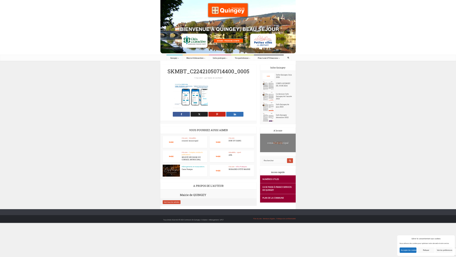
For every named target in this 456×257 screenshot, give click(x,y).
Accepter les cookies (408, 250)
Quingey (173, 58)
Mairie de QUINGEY (215, 78)
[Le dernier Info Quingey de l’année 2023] (269, 96)
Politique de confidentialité (286, 218)
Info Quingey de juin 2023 (282, 105)
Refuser (426, 250)
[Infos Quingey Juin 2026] (269, 76)
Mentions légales (269, 218)
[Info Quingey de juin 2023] (269, 107)
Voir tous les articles (171, 202)
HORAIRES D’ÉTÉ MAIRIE (239, 169)
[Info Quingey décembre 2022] (269, 117)
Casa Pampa (187, 169)
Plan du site (257, 218)
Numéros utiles (270, 179)
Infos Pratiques (241, 167)
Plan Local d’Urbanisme (268, 58)
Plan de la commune (273, 198)
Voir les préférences (444, 250)
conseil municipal (190, 140)
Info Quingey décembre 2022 (282, 116)
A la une (185, 138)
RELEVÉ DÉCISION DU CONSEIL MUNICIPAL (191, 158)
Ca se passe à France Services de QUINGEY (277, 188)
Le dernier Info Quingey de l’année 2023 (284, 96)
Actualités (192, 138)
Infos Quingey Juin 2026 (284, 76)
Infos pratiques (219, 58)
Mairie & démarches (195, 58)
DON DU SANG (235, 140)
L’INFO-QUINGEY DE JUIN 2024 (283, 84)
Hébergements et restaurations (193, 167)
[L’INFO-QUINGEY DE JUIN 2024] (269, 86)
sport (239, 152)
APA (230, 155)
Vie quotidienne (242, 58)
